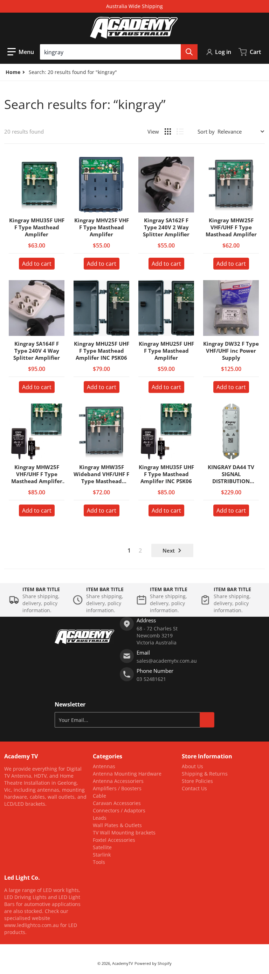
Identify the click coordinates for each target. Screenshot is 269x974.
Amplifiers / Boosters (117, 788)
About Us (192, 766)
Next (169, 550)
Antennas (104, 766)
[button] (20, 52)
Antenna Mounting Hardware (127, 773)
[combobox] (119, 52)
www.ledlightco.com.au (31, 925)
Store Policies (197, 781)
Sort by (206, 131)
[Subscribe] (207, 720)
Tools (99, 862)
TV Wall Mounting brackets (124, 832)
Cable (99, 795)
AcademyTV (122, 963)
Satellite (102, 847)
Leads (99, 817)
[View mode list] (180, 131)
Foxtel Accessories (114, 840)
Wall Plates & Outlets (117, 825)
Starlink (102, 854)
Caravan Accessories (117, 803)
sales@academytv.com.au (167, 660)
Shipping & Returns (205, 773)
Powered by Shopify (153, 963)
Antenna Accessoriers (118, 781)
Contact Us (194, 788)
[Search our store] (189, 52)
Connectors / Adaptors (119, 810)
